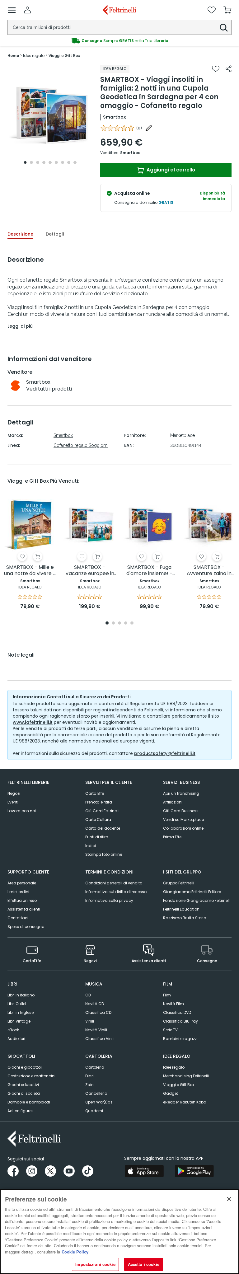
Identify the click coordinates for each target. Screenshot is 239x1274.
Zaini (90, 1084)
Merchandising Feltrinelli (186, 1076)
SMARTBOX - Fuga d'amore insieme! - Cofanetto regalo (149, 570)
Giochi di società (23, 1093)
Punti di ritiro (96, 837)
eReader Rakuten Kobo (184, 1102)
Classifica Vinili (100, 1038)
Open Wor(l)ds (99, 1102)
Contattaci (17, 917)
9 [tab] (75, 162)
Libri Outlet (16, 1003)
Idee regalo (174, 1067)
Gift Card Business (181, 810)
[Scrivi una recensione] (148, 128)
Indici (90, 845)
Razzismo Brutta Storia (184, 917)
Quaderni (94, 1110)
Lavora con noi (21, 810)
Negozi (13, 793)
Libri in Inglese (20, 1012)
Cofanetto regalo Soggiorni (81, 445)
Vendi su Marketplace (183, 819)
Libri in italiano (21, 995)
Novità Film (173, 1003)
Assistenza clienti (23, 909)
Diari (89, 1076)
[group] (119, 40)
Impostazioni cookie (95, 1264)
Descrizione (20, 234)
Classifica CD (98, 1012)
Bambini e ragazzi (180, 1038)
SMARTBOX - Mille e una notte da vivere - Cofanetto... (30, 570)
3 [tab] (37, 162)
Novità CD (94, 1003)
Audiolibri (16, 1038)
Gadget (170, 1093)
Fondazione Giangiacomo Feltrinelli (197, 900)
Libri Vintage (18, 1021)
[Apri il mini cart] (227, 10)
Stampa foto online (103, 854)
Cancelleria (96, 1093)
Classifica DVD (177, 1012)
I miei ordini (18, 891)
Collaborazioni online (183, 828)
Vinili (89, 1021)
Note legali (21, 655)
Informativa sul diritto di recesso (116, 891)
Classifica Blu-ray (180, 1021)
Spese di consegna (26, 926)
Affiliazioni (172, 802)
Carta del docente (102, 828)
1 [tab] (25, 162)
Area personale (21, 883)
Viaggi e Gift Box (178, 1084)
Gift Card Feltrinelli (102, 810)
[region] (119, 1231)
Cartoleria (94, 1067)
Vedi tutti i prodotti (49, 388)
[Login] (27, 10)
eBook (13, 1030)
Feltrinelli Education (181, 909)
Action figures (20, 1110)
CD (88, 995)
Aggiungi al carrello (170, 169)
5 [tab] (50, 162)
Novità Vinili (96, 1030)
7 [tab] (62, 162)
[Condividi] (229, 69)
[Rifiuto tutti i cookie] (229, 1199)
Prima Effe (172, 837)
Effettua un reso (22, 900)
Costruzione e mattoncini (31, 1076)
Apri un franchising (181, 793)
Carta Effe (94, 793)
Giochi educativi (23, 1084)
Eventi (12, 802)
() (139, 128)
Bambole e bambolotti (28, 1102)
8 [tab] (69, 162)
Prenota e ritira (98, 802)
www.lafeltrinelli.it (33, 722)
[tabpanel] (50, 116)
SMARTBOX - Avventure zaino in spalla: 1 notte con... (209, 570)
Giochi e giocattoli (24, 1067)
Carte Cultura (98, 819)
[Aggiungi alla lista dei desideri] (215, 69)
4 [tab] (44, 162)
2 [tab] (31, 162)
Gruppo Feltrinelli (178, 883)
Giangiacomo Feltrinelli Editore (192, 891)
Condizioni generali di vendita (114, 883)
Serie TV (170, 1030)
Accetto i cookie (143, 1264)
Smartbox (114, 117)
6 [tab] (56, 162)
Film (167, 995)
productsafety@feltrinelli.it (164, 753)
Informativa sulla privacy (109, 900)
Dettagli (55, 234)
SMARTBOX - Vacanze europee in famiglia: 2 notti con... (89, 570)
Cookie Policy (75, 1252)
